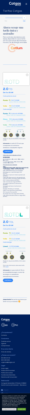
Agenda (3, 343)
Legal (3, 365)
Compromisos (5, 345)
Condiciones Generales (8, 375)
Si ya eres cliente (7, 349)
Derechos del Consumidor (9, 377)
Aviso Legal (4, 368)
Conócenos (5, 338)
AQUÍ (7, 266)
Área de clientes (6, 352)
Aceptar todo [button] (21, 409)
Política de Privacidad (8, 370)
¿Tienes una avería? (8, 355)
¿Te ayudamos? (6, 332)
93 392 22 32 (5, 358)
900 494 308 (5, 360)
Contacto (4, 335)
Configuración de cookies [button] (9, 409)
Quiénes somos (6, 341)
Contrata (7, 151)
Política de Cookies (7, 373)
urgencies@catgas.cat (8, 362)
